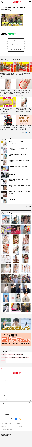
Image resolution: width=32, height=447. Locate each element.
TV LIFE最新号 (6, 414)
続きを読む (16, 40)
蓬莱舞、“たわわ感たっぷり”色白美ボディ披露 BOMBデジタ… (19, 180)
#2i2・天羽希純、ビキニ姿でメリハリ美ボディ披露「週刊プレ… (19, 198)
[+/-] (30, 400)
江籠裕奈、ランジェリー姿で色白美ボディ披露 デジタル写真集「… (19, 149)
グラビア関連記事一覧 (16, 49)
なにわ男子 (5, 357)
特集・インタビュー (7, 403)
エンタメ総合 (5, 399)
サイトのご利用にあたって (6, 423)
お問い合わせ (19, 426)
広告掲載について (4, 426)
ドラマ (4, 380)
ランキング (5, 407)
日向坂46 (26, 357)
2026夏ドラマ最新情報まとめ (16, 45)
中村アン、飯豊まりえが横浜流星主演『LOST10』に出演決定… (19, 174)
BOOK (4, 411)
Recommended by (22, 132)
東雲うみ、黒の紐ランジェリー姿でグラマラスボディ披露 (19, 186)
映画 (4, 395)
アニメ (4, 388)
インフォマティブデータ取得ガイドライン (9, 429)
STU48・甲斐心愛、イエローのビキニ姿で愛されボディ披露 (19, 192)
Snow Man (20, 354)
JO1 (3, 360)
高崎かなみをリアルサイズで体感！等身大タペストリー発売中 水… (19, 142)
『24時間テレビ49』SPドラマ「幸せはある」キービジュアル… (19, 167)
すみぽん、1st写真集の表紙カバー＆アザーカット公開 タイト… (19, 155)
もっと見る (28, 206)
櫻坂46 (19, 357)
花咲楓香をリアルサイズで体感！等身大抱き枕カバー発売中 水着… (19, 161)
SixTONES (12, 354)
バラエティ (5, 384)
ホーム (2, 368)
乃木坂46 (12, 357)
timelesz (4, 354)
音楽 (4, 392)
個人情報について (20, 423)
